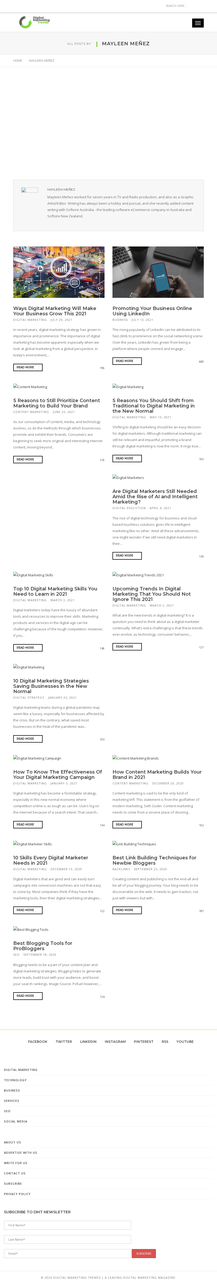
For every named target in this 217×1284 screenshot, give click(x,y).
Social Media (15, 1121)
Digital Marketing (30, 320)
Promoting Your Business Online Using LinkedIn (152, 311)
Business (120, 320)
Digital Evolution (129, 508)
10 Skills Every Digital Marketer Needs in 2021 (50, 860)
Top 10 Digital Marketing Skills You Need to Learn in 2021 (55, 591)
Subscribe (13, 1184)
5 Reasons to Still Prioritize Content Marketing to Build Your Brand (56, 403)
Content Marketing (31, 412)
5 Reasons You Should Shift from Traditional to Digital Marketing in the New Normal (153, 406)
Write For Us (16, 1163)
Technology (15, 1080)
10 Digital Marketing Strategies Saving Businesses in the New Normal (51, 686)
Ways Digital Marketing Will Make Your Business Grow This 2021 (54, 311)
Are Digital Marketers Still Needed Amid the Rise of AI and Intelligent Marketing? (155, 496)
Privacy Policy (17, 1194)
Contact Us (15, 1173)
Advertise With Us (20, 1153)
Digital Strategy (28, 697)
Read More (26, 367)
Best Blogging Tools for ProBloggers (42, 945)
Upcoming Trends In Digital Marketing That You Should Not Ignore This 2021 (151, 594)
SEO (16, 955)
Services (11, 1101)
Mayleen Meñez (61, 189)
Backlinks (121, 869)
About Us (12, 1142)
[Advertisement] (108, 125)
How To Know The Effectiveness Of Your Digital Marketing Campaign (57, 774)
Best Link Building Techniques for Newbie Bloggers (154, 860)
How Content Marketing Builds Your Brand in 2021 (157, 774)
